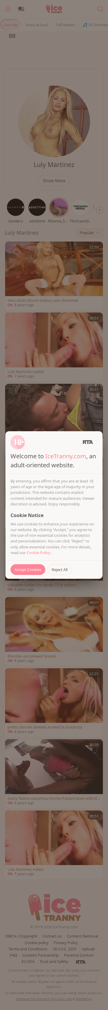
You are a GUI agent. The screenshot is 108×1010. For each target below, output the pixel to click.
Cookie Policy (39, 552)
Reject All (60, 569)
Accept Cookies (27, 569)
